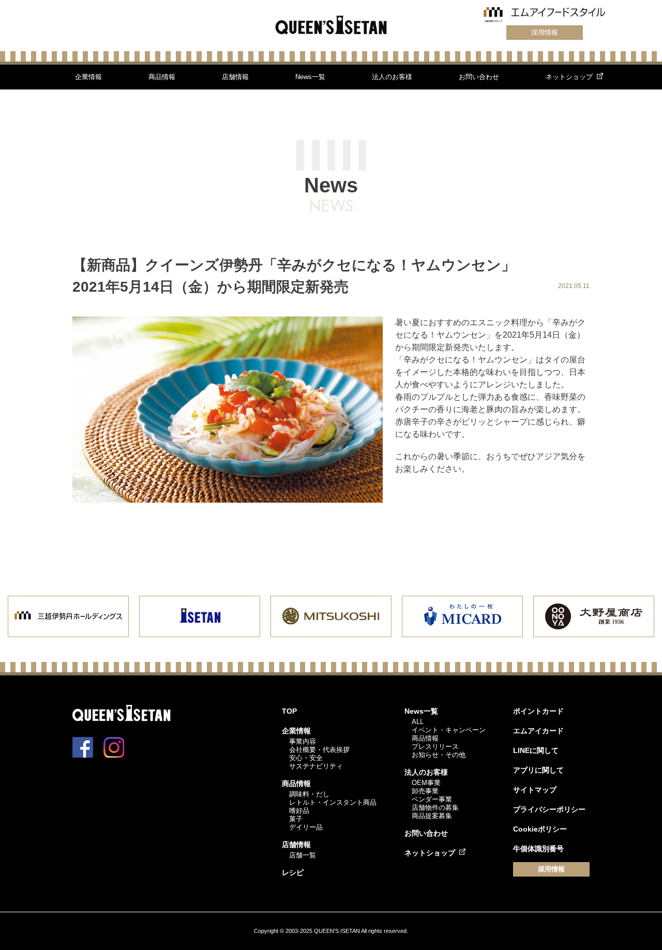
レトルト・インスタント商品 (333, 802)
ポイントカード (538, 711)
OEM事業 (426, 783)
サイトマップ (534, 790)
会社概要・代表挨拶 (319, 749)
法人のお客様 (392, 77)
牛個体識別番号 (538, 849)
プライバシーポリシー (549, 809)
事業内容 (302, 741)
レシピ (293, 872)
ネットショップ (569, 77)
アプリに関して (538, 770)
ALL (418, 722)
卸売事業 (425, 791)
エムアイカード (538, 731)
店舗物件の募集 (435, 807)
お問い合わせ (479, 77)
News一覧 (310, 77)
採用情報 (544, 32)
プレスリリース (435, 746)
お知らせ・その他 (438, 755)
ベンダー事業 (432, 799)
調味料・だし (309, 794)
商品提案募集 (432, 816)
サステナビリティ (316, 766)
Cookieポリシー (540, 829)
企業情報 (88, 77)
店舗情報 (235, 77)
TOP (289, 711)
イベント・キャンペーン (449, 730)
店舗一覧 (302, 855)
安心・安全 (306, 758)
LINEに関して (536, 750)
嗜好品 (299, 811)
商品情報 (161, 77)
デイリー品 (306, 827)
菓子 (296, 819)
